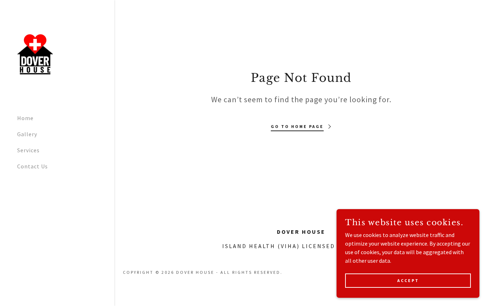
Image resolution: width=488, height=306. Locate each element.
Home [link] (25, 118)
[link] (35, 53)
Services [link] (28, 150)
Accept (408, 280)
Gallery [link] (27, 134)
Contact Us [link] (32, 166)
